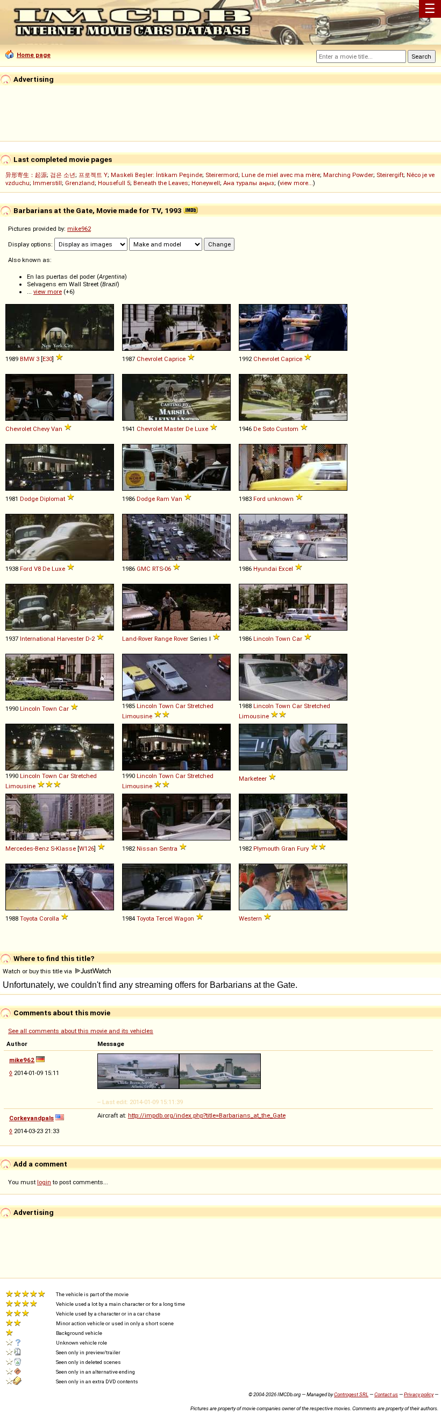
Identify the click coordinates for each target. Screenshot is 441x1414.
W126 (86, 848)
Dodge (29, 499)
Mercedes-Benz (27, 848)
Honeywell (205, 183)
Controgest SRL (351, 1394)
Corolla (49, 918)
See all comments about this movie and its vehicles (80, 1031)
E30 (47, 359)
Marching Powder (348, 175)
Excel (286, 568)
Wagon (184, 918)
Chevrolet (149, 359)
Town (282, 638)
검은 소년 (62, 175)
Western (250, 918)
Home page (34, 55)
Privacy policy (418, 1394)
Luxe (201, 429)
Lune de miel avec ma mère (280, 175)
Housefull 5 (114, 183)
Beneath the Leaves (160, 183)
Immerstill (47, 183)
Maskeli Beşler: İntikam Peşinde (156, 175)
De (189, 429)
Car (297, 638)
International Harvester (52, 638)
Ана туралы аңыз (248, 183)
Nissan (147, 848)
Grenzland (80, 183)
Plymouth (266, 848)
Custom (287, 429)
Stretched (200, 706)
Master (174, 429)
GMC (144, 568)
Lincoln (263, 638)
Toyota (29, 918)
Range (163, 638)
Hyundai (265, 568)
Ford (259, 499)
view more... (296, 183)
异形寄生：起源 (26, 175)
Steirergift (389, 175)
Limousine (137, 716)
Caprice (175, 359)
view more (47, 291)
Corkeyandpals (31, 1118)
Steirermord (221, 175)
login (44, 1182)
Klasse (66, 848)
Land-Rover (137, 638)
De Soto (263, 429)
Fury (303, 848)
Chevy (41, 429)
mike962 (79, 228)
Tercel (164, 918)
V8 (37, 568)
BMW (27, 359)
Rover (181, 638)
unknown (280, 499)
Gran (288, 848)
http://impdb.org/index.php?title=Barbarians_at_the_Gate (207, 1115)
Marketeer (253, 778)
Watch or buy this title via (38, 971)
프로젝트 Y (93, 175)
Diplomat (52, 499)
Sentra (168, 848)
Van (56, 429)
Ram (163, 499)
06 (168, 568)
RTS (157, 568)
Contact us (386, 1394)
